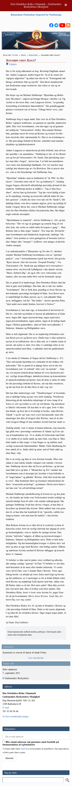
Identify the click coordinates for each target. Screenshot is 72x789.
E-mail (6, 707)
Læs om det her (36, 657)
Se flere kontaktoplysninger (16, 716)
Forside (15, 55)
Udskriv (13, 64)
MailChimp (25, 748)
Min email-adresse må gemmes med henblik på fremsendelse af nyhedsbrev (31, 743)
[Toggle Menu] (65, 5)
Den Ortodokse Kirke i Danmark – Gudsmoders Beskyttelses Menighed (36, 5)
